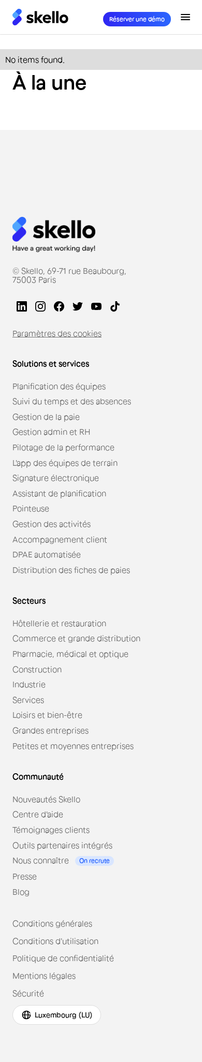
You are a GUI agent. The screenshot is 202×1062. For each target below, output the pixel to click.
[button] (185, 17)
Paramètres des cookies (57, 333)
